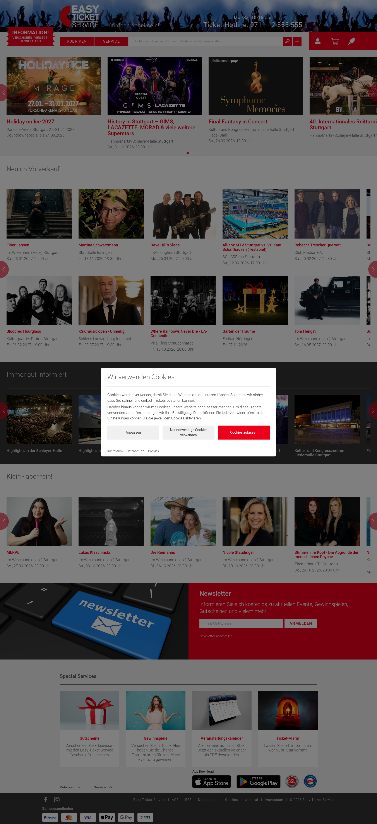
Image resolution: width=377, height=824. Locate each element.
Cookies (153, 451)
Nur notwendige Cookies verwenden (188, 432)
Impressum (115, 451)
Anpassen (133, 432)
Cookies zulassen (243, 432)
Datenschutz (135, 451)
